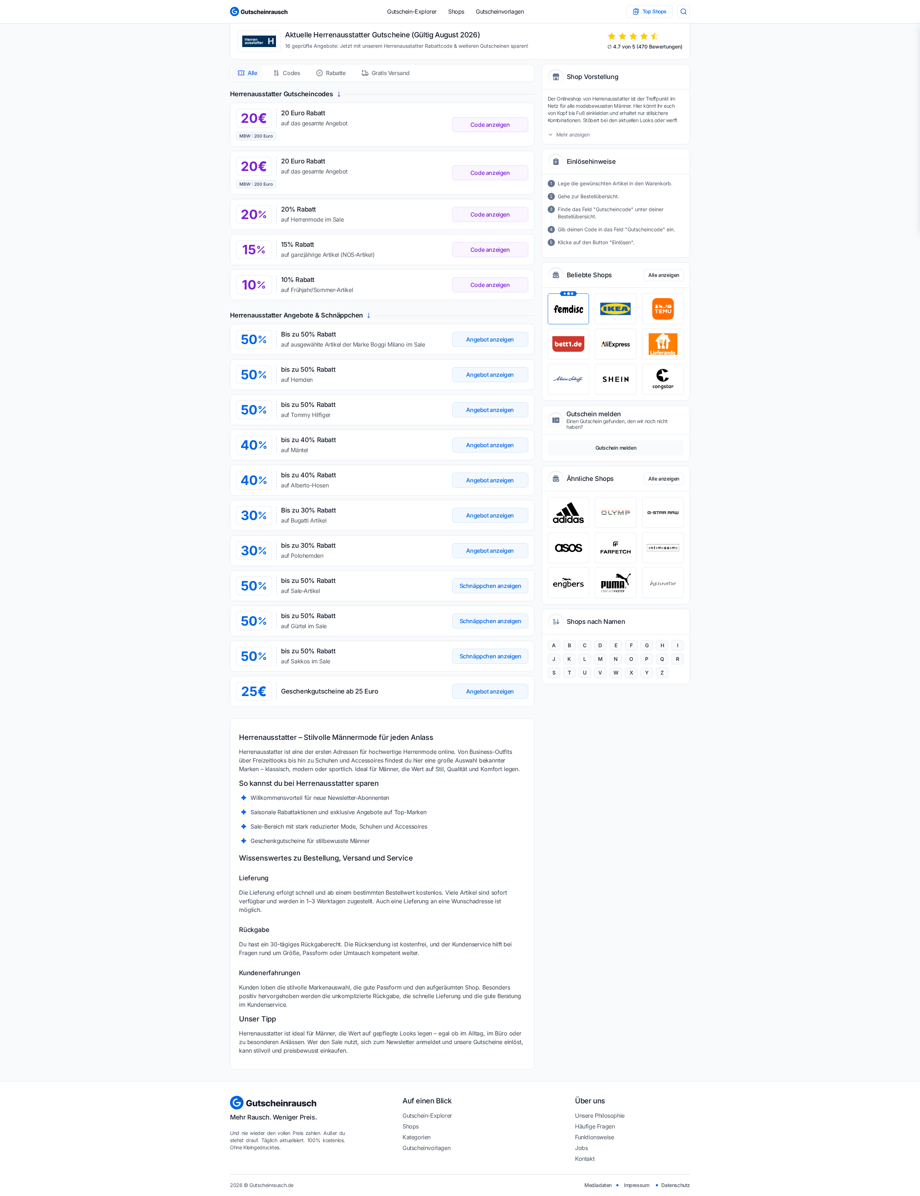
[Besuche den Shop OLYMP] (615, 512)
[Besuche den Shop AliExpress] (615, 344)
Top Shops (655, 11)
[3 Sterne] (633, 36)
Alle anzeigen (663, 275)
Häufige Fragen (595, 1126)
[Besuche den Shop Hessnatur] (663, 582)
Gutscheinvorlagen (500, 11)
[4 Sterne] (644, 36)
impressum (636, 1185)
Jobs (581, 1147)
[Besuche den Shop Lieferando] (663, 344)
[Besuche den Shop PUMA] (615, 582)
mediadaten (598, 1185)
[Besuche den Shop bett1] (568, 344)
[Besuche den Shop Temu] (663, 308)
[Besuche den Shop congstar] (663, 379)
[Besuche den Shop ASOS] (568, 547)
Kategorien (416, 1137)
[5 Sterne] (654, 36)
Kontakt (584, 1158)
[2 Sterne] (622, 36)
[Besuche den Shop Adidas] (568, 512)
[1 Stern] (611, 36)
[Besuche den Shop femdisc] (568, 308)
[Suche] (683, 11)
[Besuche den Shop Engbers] (568, 582)
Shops (456, 11)
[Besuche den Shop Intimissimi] (663, 547)
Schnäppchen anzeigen (490, 585)
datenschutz (675, 1185)
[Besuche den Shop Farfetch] (615, 547)
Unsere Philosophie (600, 1115)
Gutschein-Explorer (412, 11)
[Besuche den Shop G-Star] (663, 512)
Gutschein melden (615, 448)
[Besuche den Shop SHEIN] (615, 379)
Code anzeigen (490, 124)
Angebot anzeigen (490, 339)
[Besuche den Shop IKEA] (615, 308)
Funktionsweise (594, 1137)
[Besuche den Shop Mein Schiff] (568, 379)
